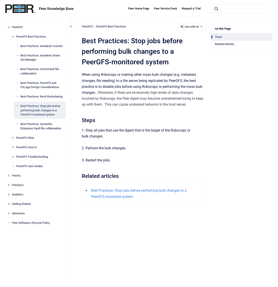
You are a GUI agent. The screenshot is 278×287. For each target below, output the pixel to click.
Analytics (17, 194)
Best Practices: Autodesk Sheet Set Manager (40, 57)
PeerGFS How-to (26, 147)
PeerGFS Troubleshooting (32, 156)
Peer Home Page (138, 8)
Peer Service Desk (165, 8)
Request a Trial (191, 8)
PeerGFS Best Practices (31, 36)
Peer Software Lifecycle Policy (31, 222)
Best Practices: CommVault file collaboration (39, 71)
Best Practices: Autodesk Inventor (41, 46)
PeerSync (18, 185)
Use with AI (192, 26)
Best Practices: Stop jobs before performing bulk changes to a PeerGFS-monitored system (40, 110)
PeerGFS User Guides (29, 166)
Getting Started (21, 204)
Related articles (224, 44)
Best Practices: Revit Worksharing (41, 96)
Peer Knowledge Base (56, 9)
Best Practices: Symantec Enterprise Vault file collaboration (40, 126)
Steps (218, 36)
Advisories (18, 213)
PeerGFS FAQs (25, 137)
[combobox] (242, 9)
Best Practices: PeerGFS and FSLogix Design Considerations (39, 85)
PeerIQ (16, 175)
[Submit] (216, 8)
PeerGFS (17, 27)
